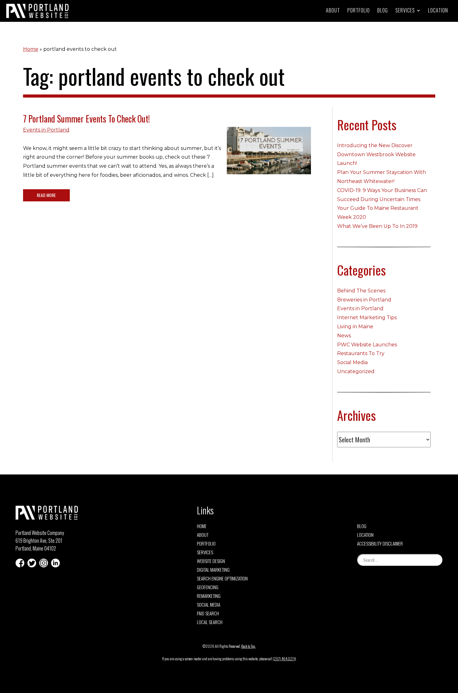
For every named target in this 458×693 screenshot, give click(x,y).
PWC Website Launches (367, 345)
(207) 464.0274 (284, 658)
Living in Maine (355, 327)
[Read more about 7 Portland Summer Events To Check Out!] (269, 155)
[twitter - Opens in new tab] (31, 563)
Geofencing (207, 587)
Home (30, 49)
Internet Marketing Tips (367, 317)
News (344, 336)
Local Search (209, 622)
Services (205, 552)
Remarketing (209, 596)
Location (438, 10)
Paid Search (208, 613)
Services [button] (405, 10)
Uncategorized (356, 371)
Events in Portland (46, 130)
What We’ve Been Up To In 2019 (377, 226)
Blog (382, 10)
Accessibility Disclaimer (380, 543)
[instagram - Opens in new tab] (43, 563)
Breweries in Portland (364, 300)
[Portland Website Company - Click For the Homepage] (37, 11)
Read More (46, 195)
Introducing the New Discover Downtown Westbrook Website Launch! (376, 154)
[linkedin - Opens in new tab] (55, 563)
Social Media (352, 362)
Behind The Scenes (361, 291)
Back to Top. (248, 646)
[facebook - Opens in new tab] (20, 563)
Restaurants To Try (360, 353)
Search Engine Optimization (222, 578)
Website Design (211, 561)
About (333, 10)
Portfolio (358, 10)
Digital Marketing (213, 569)
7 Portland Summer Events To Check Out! (86, 118)
